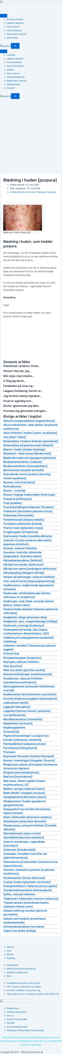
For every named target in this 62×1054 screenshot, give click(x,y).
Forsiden (11, 55)
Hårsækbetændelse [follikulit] (23, 560)
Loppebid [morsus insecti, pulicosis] (27, 711)
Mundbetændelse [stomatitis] (22, 719)
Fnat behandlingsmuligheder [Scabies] (28, 507)
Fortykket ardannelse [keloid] (22, 523)
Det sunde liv (13, 26)
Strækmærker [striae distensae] (24, 877)
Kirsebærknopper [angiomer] (22, 657)
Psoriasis (9, 752)
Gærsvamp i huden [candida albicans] (27, 536)
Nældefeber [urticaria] (18, 723)
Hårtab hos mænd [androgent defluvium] (29, 568)
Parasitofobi (11, 731)
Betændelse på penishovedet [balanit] (28, 445)
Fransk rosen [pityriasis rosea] (23, 527)
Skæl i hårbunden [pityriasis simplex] (27, 817)
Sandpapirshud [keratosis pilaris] (24, 797)
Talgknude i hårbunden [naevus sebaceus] (31, 898)
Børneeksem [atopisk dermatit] (23, 470)
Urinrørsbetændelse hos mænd (23, 926)
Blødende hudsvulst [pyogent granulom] (29, 457)
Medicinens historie (16, 34)
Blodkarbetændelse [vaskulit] (22, 461)
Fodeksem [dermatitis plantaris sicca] (27, 511)
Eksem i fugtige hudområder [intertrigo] (29, 494)
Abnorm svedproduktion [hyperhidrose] (29, 420)
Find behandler (14, 30)
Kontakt (11, 88)
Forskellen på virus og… (19, 385)
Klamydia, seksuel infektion (21, 661)
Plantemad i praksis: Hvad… (21, 366)
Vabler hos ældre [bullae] (19, 930)
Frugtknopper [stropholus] (20, 532)
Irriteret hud (11, 653)
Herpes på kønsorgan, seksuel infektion (29, 576)
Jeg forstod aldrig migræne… (22, 396)
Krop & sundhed (15, 19)
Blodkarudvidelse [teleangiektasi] (25, 466)
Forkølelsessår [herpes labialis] (23, 519)
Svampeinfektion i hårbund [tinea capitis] (30, 886)
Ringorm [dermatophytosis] (21, 772)
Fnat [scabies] (12, 503)
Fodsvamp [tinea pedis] (18, 515)
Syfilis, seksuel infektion (19, 894)
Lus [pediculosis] (14, 715)
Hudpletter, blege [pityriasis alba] (25, 617)
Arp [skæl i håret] (14, 437)
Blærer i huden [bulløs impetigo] (24, 449)
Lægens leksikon (15, 23)
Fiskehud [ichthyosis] (17, 498)
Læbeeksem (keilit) (16, 702)
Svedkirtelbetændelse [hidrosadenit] (27, 890)
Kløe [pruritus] (12, 666)
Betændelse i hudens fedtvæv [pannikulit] (30, 441)
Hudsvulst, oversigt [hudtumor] (23, 625)
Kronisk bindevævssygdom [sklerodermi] (30, 698)
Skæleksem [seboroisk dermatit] (24, 821)
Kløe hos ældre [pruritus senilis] (24, 670)
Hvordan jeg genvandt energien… (25, 410)
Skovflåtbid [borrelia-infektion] (23, 837)
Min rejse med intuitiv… (18, 376)
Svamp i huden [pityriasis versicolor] (27, 882)
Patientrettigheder (16, 77)
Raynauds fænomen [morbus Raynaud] (28, 756)
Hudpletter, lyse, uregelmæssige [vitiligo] (30, 621)
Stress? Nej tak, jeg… (17, 371)
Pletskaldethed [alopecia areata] (24, 743)
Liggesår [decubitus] (16, 706)
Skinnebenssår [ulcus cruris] (22, 833)
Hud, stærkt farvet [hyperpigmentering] (29, 581)
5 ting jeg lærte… (14, 380)
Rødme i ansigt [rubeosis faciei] (24, 788)
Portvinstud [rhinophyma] (20, 748)
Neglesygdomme (14, 727)
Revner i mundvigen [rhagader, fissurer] (29, 760)
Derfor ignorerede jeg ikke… (21, 405)
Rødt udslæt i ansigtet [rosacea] (24, 792)
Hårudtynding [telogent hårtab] (23, 572)
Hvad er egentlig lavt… (18, 401)
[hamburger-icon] (3, 16)
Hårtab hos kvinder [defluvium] (23, 564)
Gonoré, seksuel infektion (20, 548)
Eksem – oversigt (14, 490)
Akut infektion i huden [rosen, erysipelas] (30, 432)
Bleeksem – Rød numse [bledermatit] (27, 453)
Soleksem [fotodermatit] (19, 849)
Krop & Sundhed (15, 66)
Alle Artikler (12, 37)
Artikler (10, 69)
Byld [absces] (12, 486)
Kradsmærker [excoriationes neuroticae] (29, 694)
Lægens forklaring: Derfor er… (23, 391)
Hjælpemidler (13, 84)
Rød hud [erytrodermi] (17, 776)
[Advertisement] (31, 132)
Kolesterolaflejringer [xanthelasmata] (27, 674)
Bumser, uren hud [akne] (19, 482)
